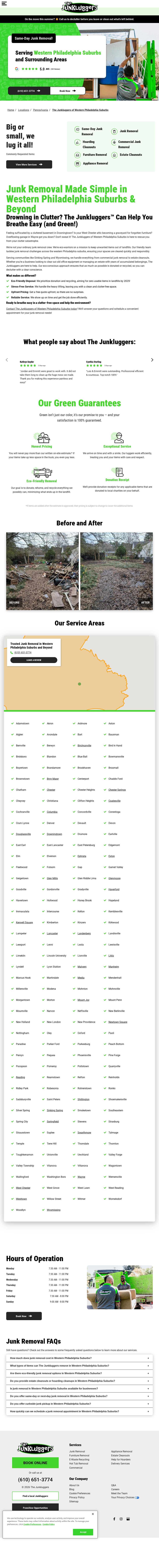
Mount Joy (83, 999)
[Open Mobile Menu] (4, 4)
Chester (51, 789)
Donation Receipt (117, 479)
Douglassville (23, 833)
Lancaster (52, 933)
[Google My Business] (128, 1519)
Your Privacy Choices (122, 1497)
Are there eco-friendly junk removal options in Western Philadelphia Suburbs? (56, 1373)
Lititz (111, 955)
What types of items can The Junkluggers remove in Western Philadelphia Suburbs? (59, 1365)
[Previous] (7, 360)
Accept (83, 1532)
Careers (115, 1489)
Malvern (82, 966)
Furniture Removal (79, 1455)
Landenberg (84, 933)
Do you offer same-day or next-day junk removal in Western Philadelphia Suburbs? (58, 1396)
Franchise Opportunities (35, 1507)
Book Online (35, 1462)
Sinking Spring (55, 1110)
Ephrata (82, 856)
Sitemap (73, 1501)
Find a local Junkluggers (35, 1496)
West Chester (23, 1187)
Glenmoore (114, 878)
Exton (112, 856)
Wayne (81, 1176)
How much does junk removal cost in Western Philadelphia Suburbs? (51, 1358)
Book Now (65, 90)
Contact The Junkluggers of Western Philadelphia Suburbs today (41, 308)
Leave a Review (34, 660)
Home (10, 109)
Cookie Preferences (32, 1524)
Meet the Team (119, 1493)
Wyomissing (53, 1209)
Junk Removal (77, 1451)
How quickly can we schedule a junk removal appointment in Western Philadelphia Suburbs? (64, 1411)
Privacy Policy (77, 1497)
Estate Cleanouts (120, 1455)
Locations (23, 109)
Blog (71, 1489)
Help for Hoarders (120, 1459)
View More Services (26, 164)
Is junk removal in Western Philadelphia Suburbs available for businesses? (54, 1388)
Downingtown (54, 833)
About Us (74, 1485)
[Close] (92, 1514)
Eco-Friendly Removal (42, 481)
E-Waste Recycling (79, 1459)
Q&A (113, 1485)
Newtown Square (118, 1021)
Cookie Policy (49, 1524)
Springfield (53, 1121)
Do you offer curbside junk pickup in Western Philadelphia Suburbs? (50, 1403)
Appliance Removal (121, 1451)
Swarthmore (84, 1132)
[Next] (151, 360)
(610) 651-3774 (26, 90)
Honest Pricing (41, 446)
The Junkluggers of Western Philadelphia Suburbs (80, 109)
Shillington (83, 1099)
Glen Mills (52, 878)
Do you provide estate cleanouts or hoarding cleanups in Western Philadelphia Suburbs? (62, 1381)
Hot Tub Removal (78, 1463)
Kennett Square (24, 922)
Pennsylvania (40, 109)
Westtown (21, 1198)
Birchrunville (84, 745)
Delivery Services (120, 1463)
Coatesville (114, 800)
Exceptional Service (117, 446)
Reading (20, 1077)
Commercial (75, 1467)
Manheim (114, 966)
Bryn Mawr (53, 778)
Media (81, 977)
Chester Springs (117, 789)
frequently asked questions (79, 1350)
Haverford (114, 889)
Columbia (52, 811)
